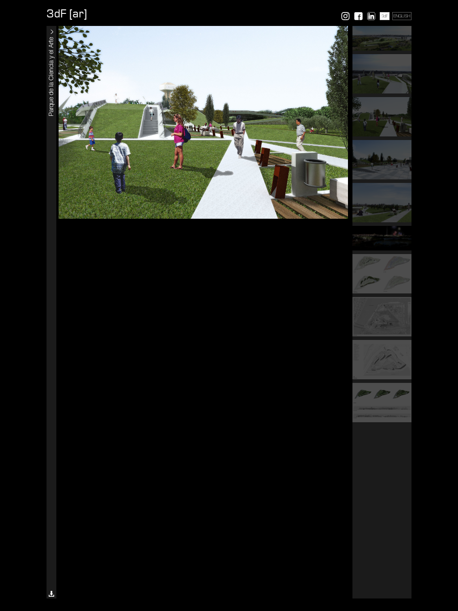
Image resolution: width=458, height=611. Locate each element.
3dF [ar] (67, 14)
